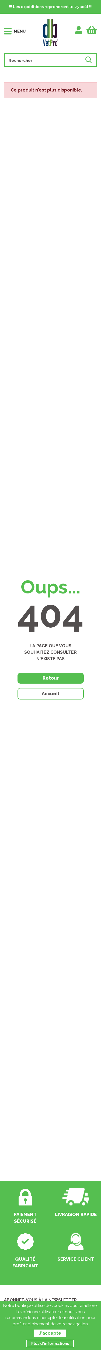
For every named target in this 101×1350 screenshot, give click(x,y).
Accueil (50, 693)
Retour (51, 678)
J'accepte (50, 1333)
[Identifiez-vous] (78, 30)
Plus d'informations (50, 1343)
